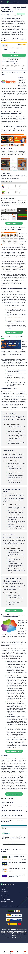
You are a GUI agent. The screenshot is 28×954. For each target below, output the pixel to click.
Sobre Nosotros (4, 891)
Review (23, 859)
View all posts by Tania (13, 843)
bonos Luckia (10, 299)
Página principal (4, 4)
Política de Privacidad (5, 899)
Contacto (3, 889)
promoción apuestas (12, 706)
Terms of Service (12, 937)
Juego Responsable (5, 893)
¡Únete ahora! (14, 55)
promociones (10, 4)
